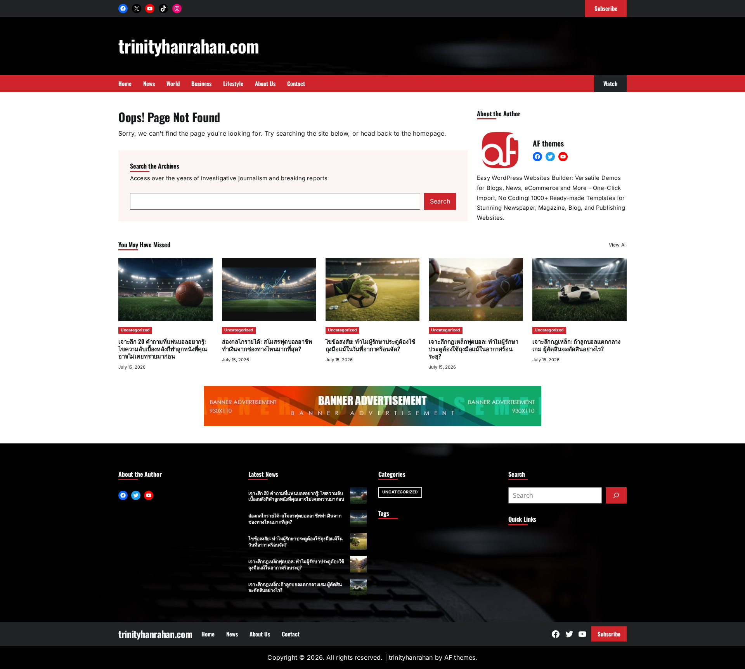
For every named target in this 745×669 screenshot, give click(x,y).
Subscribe (609, 633)
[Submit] (616, 495)
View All (618, 245)
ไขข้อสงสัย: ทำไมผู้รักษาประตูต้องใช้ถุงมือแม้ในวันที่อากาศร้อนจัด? (370, 345)
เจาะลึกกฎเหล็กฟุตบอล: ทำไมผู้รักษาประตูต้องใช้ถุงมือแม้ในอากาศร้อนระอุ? (473, 348)
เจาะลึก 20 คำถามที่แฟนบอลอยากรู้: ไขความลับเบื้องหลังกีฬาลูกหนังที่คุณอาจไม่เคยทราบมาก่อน (162, 348)
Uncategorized (135, 330)
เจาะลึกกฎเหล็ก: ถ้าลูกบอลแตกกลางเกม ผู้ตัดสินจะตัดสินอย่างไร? (576, 345)
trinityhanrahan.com (188, 46)
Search (440, 201)
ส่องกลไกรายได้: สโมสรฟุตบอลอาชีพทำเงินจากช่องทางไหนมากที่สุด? (267, 345)
